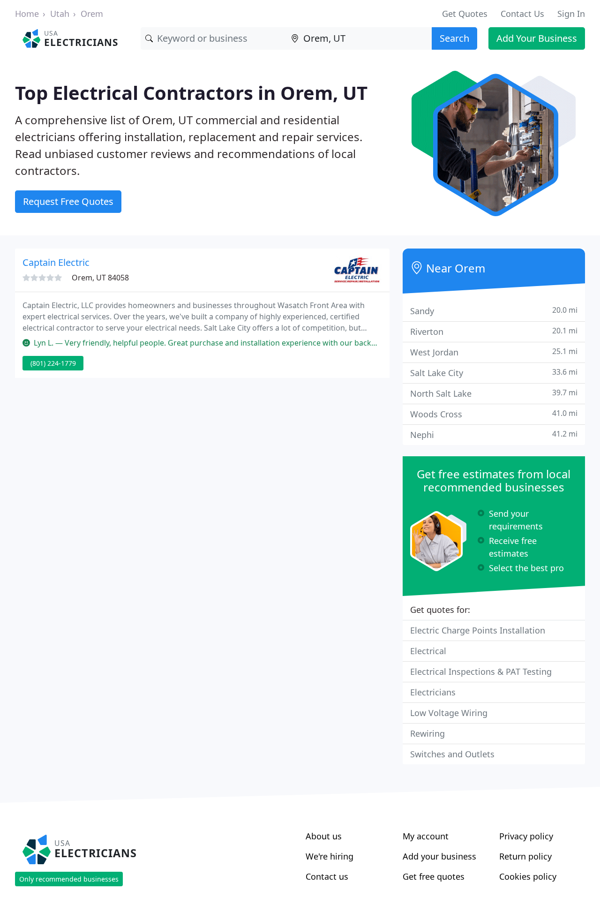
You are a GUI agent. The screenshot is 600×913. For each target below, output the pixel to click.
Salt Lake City (494, 372)
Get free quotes (434, 876)
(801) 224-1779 (53, 363)
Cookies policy (527, 876)
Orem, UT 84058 (100, 277)
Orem (92, 13)
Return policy (525, 856)
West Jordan (494, 352)
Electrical (428, 650)
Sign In (571, 13)
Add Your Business (536, 38)
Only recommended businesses (69, 879)
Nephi (494, 434)
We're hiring (329, 856)
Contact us (327, 876)
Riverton (494, 331)
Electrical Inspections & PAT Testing (481, 671)
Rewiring (427, 733)
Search (454, 38)
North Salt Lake (494, 393)
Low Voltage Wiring (449, 712)
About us (324, 836)
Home (27, 13)
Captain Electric (56, 262)
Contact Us (522, 13)
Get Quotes (465, 13)
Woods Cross (494, 414)
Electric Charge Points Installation (477, 630)
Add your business (439, 856)
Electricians (433, 692)
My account (426, 836)
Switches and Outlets (452, 754)
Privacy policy (526, 836)
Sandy (494, 311)
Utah (59, 13)
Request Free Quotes (68, 201)
